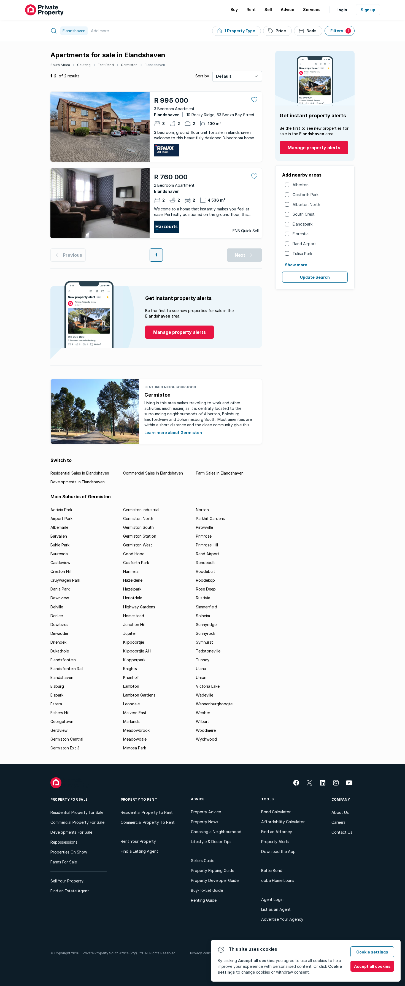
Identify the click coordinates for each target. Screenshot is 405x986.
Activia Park (61, 509)
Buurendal (59, 553)
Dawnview (59, 597)
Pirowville (204, 527)
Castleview (60, 562)
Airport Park (61, 518)
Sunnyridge (206, 624)
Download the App (278, 851)
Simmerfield (206, 607)
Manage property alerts (314, 147)
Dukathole (59, 651)
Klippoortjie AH (137, 651)
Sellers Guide (202, 860)
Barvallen (58, 536)
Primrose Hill (207, 545)
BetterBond (271, 870)
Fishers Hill (59, 712)
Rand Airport (304, 243)
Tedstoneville (208, 651)
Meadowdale (135, 739)
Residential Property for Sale (76, 812)
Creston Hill (60, 571)
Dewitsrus (59, 624)
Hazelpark (132, 589)
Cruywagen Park (65, 580)
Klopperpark (134, 659)
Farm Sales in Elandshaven (220, 473)
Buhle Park (59, 545)
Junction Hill (134, 624)
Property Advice (206, 811)
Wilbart (202, 721)
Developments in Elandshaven (77, 482)
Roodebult (205, 571)
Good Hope (133, 553)
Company (340, 799)
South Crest (304, 214)
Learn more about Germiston (173, 432)
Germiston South (138, 527)
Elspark (56, 695)
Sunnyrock (205, 633)
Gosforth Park (305, 194)
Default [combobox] (223, 76)
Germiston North (138, 518)
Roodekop (205, 580)
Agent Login (272, 899)
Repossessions (63, 842)
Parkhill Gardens (210, 518)
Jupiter (129, 633)
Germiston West (137, 545)
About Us (340, 812)
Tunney (202, 659)
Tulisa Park (302, 253)
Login (341, 9)
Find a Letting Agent (139, 851)
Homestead (133, 615)
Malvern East (135, 712)
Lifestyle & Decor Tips (211, 841)
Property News (204, 821)
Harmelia (131, 571)
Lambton (131, 686)
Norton (202, 509)
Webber (203, 712)
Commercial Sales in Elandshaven (153, 473)
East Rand (106, 65)
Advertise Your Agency (282, 919)
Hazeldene (132, 580)
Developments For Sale (71, 832)
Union (201, 677)
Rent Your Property (138, 841)
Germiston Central (66, 739)
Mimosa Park (134, 748)
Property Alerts (275, 841)
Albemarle (59, 527)
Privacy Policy (201, 953)
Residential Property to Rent (147, 812)
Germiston (129, 65)
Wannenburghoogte (214, 703)
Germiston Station (139, 536)
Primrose (204, 536)
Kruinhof (131, 677)
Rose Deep (206, 589)
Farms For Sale (63, 862)
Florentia (301, 233)
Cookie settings (372, 952)
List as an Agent (276, 909)
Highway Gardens (139, 607)
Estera (56, 703)
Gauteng (84, 65)
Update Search (315, 277)
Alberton (301, 184)
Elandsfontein (63, 659)
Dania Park (60, 589)
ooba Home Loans (277, 880)
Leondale (131, 703)
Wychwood (206, 739)
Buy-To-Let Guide (207, 890)
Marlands (131, 721)
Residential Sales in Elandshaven (79, 473)
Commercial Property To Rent (148, 822)
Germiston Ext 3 (64, 748)
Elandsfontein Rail (66, 668)
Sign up (368, 9)
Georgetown (61, 721)
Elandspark (302, 224)
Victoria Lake (208, 686)
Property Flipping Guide (212, 870)
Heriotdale (132, 597)
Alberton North (306, 204)
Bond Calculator (276, 811)
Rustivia (203, 597)
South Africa (60, 65)
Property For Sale (69, 799)
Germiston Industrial (141, 509)
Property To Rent (139, 799)
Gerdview (59, 730)
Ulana (201, 668)
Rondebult (205, 562)
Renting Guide (204, 900)
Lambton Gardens (139, 695)
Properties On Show (68, 852)
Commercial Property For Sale (77, 822)
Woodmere (206, 730)
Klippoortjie (133, 642)
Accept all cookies (372, 966)
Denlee (56, 615)
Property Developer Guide (215, 880)
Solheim (203, 615)
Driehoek (58, 642)
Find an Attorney (276, 831)
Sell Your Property (66, 881)
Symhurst (204, 642)
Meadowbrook (136, 730)
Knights (130, 668)
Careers (338, 822)
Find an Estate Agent (69, 891)
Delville (56, 607)
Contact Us (341, 832)
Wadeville (204, 695)
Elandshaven (155, 65)
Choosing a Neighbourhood (216, 831)
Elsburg (57, 686)
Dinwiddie (59, 633)
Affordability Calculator (283, 821)
